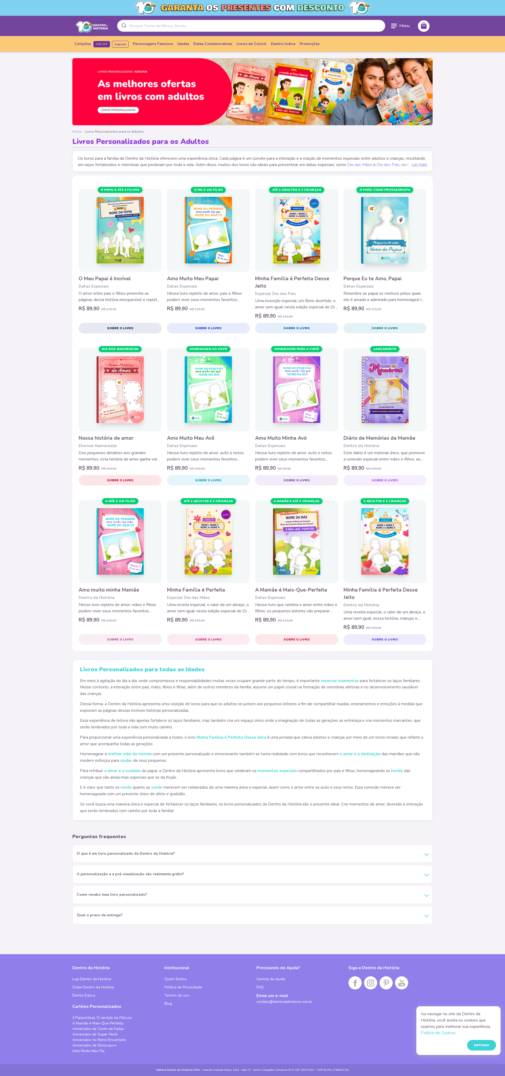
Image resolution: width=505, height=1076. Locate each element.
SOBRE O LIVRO (120, 328)
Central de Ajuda (270, 979)
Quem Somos (175, 979)
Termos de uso (176, 995)
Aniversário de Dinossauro (94, 1045)
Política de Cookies (438, 1033)
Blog (168, 1003)
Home (76, 131)
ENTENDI (481, 1045)
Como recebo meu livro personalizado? (112, 894)
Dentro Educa (83, 995)
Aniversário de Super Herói (95, 1034)
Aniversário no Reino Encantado (99, 1039)
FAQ (260, 987)
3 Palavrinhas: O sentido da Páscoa (102, 1017)
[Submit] (123, 26)
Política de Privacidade (183, 987)
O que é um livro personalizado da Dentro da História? (126, 853)
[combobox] (251, 26)
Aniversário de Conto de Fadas (98, 1028)
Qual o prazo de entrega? (100, 915)
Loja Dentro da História (91, 979)
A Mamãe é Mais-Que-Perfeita (97, 1023)
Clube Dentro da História (93, 987)
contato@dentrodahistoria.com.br (284, 1001)
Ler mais (419, 164)
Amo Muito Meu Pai (88, 1050)
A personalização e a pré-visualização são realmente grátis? (130, 874)
